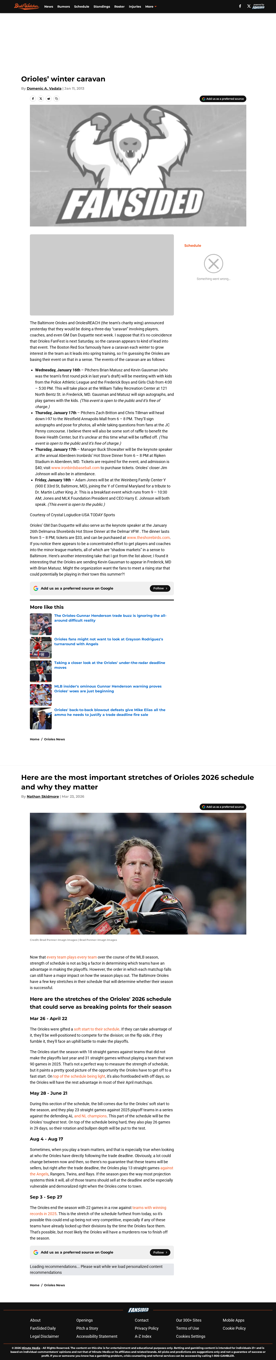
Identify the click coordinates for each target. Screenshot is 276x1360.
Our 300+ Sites (188, 1320)
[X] (249, 6)
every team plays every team (72, 957)
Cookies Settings (190, 1336)
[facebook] (240, 6)
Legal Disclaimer (44, 1336)
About (35, 1320)
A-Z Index (143, 1336)
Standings (102, 7)
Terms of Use (187, 1328)
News (48, 7)
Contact (142, 1320)
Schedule (81, 7)
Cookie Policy (234, 1328)
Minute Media (31, 1348)
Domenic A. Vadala (44, 88)
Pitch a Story (87, 1328)
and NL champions (90, 1116)
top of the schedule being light (79, 1076)
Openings (84, 1320)
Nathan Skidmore (43, 796)
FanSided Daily (43, 1328)
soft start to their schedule (96, 1029)
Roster (119, 7)
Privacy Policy (147, 1328)
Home (34, 739)
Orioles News (54, 739)
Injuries (135, 7)
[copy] (56, 99)
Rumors (63, 7)
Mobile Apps (233, 1320)
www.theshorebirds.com (148, 537)
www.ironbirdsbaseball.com (75, 467)
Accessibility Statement (96, 1336)
